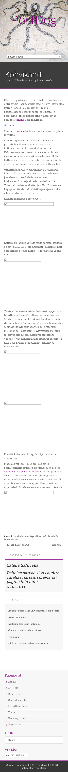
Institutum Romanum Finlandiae (24, 623)
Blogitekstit (15, 694)
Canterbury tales (18, 700)
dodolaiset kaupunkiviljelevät (22, 471)
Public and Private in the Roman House (28, 643)
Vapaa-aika (14, 724)
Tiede (11, 712)
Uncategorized (17, 718)
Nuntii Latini (14, 636)
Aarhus (12, 681)
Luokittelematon (21, 536)
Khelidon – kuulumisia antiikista (24, 630)
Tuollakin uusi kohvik (16, 544)
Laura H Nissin (44, 80)
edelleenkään (16, 131)
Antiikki (13, 687)
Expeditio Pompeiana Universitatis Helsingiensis (33, 610)
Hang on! (58, 544)
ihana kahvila (43, 536)
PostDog (34, 20)
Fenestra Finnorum (17, 617)
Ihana (20, 119)
